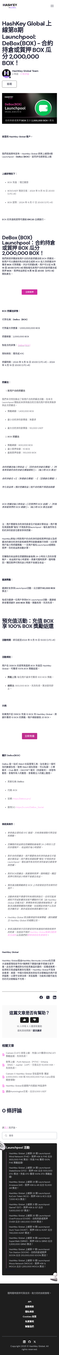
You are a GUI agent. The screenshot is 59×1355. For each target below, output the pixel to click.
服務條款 (29, 1306)
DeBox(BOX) (24, 345)
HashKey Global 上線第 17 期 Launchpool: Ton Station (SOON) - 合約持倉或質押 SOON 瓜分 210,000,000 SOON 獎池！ (29, 1252)
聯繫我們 (29, 1326)
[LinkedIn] (54, 997)
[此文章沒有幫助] (34, 1020)
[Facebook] (41, 997)
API (29, 1301)
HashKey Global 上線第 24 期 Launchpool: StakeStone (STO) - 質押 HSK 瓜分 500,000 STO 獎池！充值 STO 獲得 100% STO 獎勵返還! (30, 1172)
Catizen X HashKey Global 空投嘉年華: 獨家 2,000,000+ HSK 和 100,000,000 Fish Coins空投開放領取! (30, 1076)
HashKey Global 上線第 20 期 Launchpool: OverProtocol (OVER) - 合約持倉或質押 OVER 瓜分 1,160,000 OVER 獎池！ (30, 1218)
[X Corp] (48, 997)
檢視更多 (10, 1269)
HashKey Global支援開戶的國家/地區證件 (26, 1085)
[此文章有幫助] (24, 1020)
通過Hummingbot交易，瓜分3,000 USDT (26, 1091)
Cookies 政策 (29, 1316)
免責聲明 (29, 1321)
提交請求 (37, 1030)
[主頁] (10, 6)
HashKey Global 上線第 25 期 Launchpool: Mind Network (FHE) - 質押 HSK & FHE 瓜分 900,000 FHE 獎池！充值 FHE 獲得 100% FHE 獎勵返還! (30, 1158)
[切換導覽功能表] (52, 6)
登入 (6, 1127)
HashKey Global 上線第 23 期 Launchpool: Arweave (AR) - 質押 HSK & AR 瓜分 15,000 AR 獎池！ (30, 1184)
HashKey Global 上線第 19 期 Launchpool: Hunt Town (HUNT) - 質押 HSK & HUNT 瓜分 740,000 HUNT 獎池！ (30, 1229)
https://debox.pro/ (22, 798)
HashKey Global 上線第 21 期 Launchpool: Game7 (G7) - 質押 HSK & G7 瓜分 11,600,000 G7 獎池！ (29, 1207)
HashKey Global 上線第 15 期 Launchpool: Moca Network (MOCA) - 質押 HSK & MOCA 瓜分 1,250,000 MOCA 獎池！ (29, 1263)
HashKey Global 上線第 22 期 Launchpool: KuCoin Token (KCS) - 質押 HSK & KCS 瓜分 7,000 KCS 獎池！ (30, 1196)
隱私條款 (29, 1311)
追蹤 (9, 84)
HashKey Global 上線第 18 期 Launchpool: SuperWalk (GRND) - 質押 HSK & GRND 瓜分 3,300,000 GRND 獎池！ (30, 1241)
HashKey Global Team (25, 71)
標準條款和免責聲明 (37, 935)
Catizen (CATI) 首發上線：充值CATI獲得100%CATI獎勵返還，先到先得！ (31, 1054)
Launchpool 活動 (18, 1148)
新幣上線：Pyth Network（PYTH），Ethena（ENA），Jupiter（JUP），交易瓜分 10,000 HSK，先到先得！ (30, 1064)
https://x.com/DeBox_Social (30, 807)
